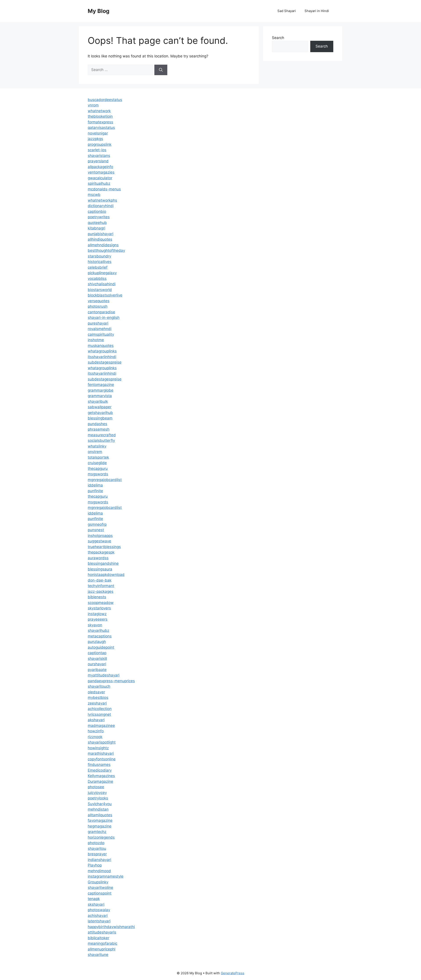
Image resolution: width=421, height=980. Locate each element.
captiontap (97, 653)
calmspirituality (101, 334)
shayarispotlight (102, 742)
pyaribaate (97, 670)
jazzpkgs (95, 139)
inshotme (96, 340)
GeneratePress (232, 973)
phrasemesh (98, 429)
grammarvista (100, 396)
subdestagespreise (104, 362)
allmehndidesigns (103, 245)
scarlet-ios (97, 150)
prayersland (98, 161)
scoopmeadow (101, 602)
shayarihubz (98, 630)
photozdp (96, 843)
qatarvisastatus (101, 127)
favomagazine (100, 820)
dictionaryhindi (101, 206)
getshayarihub (100, 412)
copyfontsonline (102, 759)
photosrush (97, 306)
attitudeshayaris (102, 932)
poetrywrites (99, 217)
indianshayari (99, 860)
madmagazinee (101, 725)
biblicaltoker (98, 938)
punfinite (95, 491)
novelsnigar (98, 133)
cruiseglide (97, 463)
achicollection (100, 709)
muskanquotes (101, 345)
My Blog (98, 11)
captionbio (97, 211)
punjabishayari (100, 234)
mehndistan (98, 809)
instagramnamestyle (105, 876)
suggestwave (99, 541)
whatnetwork (99, 111)
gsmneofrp (97, 524)
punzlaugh (97, 641)
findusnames (99, 764)
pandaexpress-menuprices (111, 681)
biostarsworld (100, 290)
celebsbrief (97, 267)
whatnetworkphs (102, 200)
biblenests (97, 597)
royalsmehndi (99, 329)
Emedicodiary (100, 770)
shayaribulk (98, 401)
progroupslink (99, 144)
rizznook (95, 737)
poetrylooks (98, 798)
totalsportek (98, 457)
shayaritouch (99, 686)
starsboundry (99, 256)
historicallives (99, 261)
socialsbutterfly (101, 440)
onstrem (95, 451)
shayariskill (97, 658)
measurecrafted (102, 435)
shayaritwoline (100, 887)
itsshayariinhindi (102, 357)
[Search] (160, 70)
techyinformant (101, 586)
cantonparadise (101, 312)
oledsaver (96, 692)
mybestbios (98, 697)
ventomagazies (101, 172)
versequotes (98, 301)
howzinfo (96, 731)
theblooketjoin (100, 116)
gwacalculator (100, 178)
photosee (96, 787)
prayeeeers (97, 619)
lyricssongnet (99, 714)
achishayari (98, 915)
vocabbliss (97, 278)
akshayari (96, 720)
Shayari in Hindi (317, 11)
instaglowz (97, 614)
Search (278, 38)
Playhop (95, 865)
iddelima (95, 485)
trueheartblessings (104, 547)
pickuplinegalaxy (102, 273)
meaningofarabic (102, 943)
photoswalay (99, 910)
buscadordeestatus (105, 100)
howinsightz (98, 748)
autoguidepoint (101, 647)
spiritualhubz (99, 183)
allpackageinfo (100, 167)
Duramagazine (100, 781)
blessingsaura (100, 569)
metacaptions (100, 636)
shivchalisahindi (102, 284)
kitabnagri (96, 228)
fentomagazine (101, 384)
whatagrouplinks (102, 351)
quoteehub (97, 222)
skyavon (95, 625)
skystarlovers (99, 608)
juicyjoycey (97, 792)
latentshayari (99, 921)
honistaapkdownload (106, 574)
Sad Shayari (286, 11)
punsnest (96, 530)
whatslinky (97, 446)
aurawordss (98, 558)
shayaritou (97, 848)
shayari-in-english (104, 317)
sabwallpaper (99, 407)
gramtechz (97, 831)
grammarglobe (100, 390)
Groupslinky (98, 882)
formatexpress (100, 122)
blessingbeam (100, 418)
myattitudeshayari (104, 675)
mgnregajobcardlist (105, 480)
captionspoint (99, 893)
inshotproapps (100, 535)
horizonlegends (101, 837)
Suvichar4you (100, 804)
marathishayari (101, 753)
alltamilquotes (100, 815)
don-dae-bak (99, 580)
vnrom (93, 105)
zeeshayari (97, 703)
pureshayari (98, 323)
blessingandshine (103, 563)
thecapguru (98, 468)
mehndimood (99, 871)
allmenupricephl (101, 949)
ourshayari (97, 664)
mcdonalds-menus (104, 189)
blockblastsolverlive (105, 295)
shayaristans (99, 155)
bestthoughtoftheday (106, 250)
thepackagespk (101, 552)
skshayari (96, 904)
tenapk (94, 899)
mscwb (94, 194)
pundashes (97, 424)
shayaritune (98, 954)
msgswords (98, 474)
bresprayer (97, 854)
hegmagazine (99, 826)
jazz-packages (100, 591)
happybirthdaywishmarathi (111, 927)
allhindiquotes (100, 239)
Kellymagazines (101, 776)
